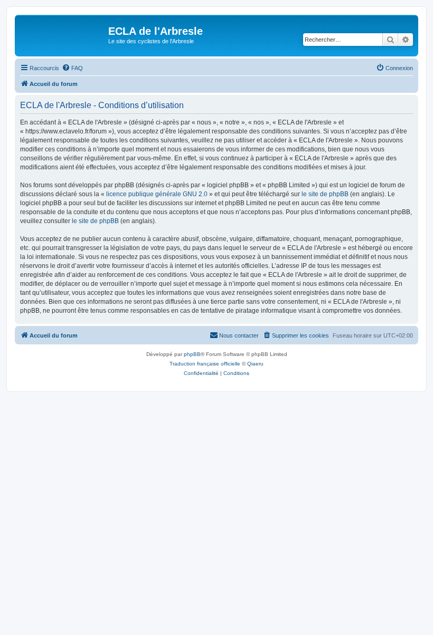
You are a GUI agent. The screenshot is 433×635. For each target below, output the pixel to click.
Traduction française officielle (205, 364)
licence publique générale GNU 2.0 (157, 194)
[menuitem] (72, 68)
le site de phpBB (325, 194)
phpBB (192, 354)
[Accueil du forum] (62, 34)
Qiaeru (255, 364)
